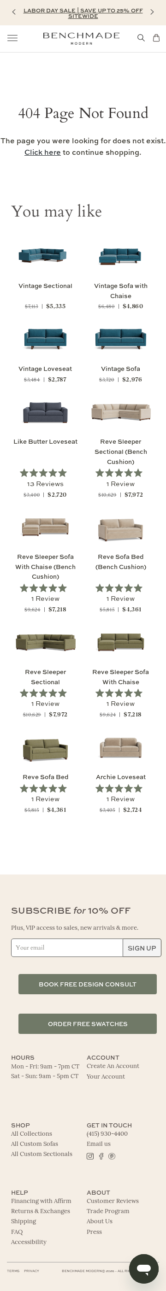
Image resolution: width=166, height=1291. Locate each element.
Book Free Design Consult (87, 984)
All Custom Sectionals (41, 1154)
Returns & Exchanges (40, 1212)
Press (94, 1232)
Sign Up (142, 948)
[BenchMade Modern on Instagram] (90, 1155)
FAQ (17, 1232)
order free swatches (88, 1024)
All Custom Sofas (34, 1144)
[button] (14, 12)
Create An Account (113, 1066)
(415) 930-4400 (107, 1134)
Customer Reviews (113, 1201)
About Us (100, 1222)
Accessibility (29, 1242)
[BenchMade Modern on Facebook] (100, 1155)
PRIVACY (31, 1271)
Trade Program (108, 1212)
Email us (99, 1144)
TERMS (13, 1271)
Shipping (23, 1222)
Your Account (106, 1077)
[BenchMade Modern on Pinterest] (111, 1155)
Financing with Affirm (41, 1201)
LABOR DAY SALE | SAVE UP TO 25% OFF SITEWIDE (83, 12)
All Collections (31, 1134)
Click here (42, 152)
